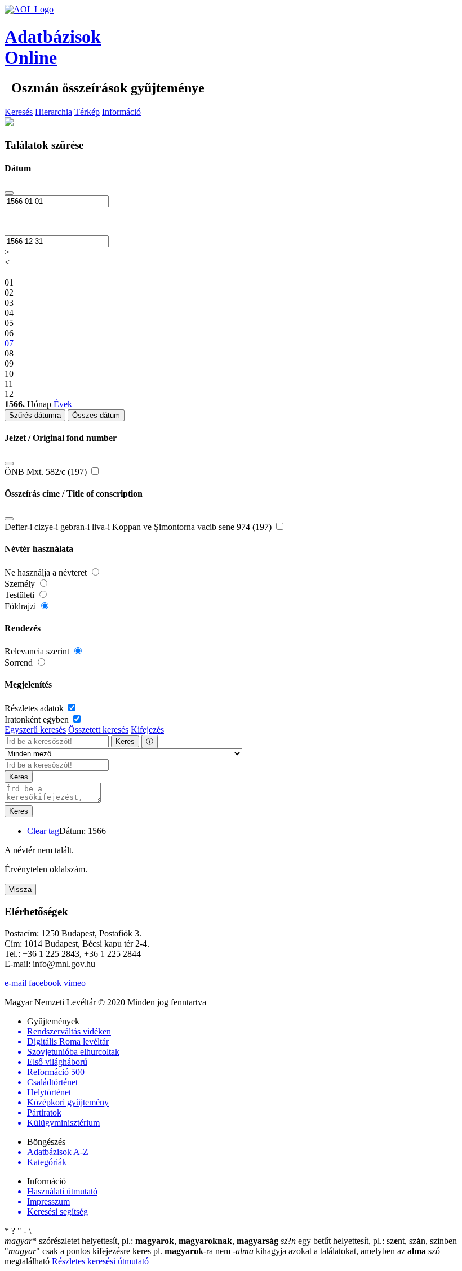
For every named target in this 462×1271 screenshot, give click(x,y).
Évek (63, 404)
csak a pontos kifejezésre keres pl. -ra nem (119, 1251)
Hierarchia (53, 112)
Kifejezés (147, 729)
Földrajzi (21, 606)
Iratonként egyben (38, 719)
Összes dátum (96, 415)
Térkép (87, 112)
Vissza (20, 889)
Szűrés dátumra (35, 415)
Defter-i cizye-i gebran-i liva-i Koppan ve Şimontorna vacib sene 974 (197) (139, 527)
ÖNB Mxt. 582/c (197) (47, 471)
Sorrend (20, 662)
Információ (121, 112)
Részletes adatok (35, 708)
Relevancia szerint (38, 651)
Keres (125, 741)
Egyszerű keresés (35, 729)
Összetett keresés (98, 729)
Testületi (21, 595)
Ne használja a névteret (47, 572)
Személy (21, 583)
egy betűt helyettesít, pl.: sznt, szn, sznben (369, 1241)
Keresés (19, 112)
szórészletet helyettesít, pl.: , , (141, 1241)
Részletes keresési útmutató (100, 1261)
